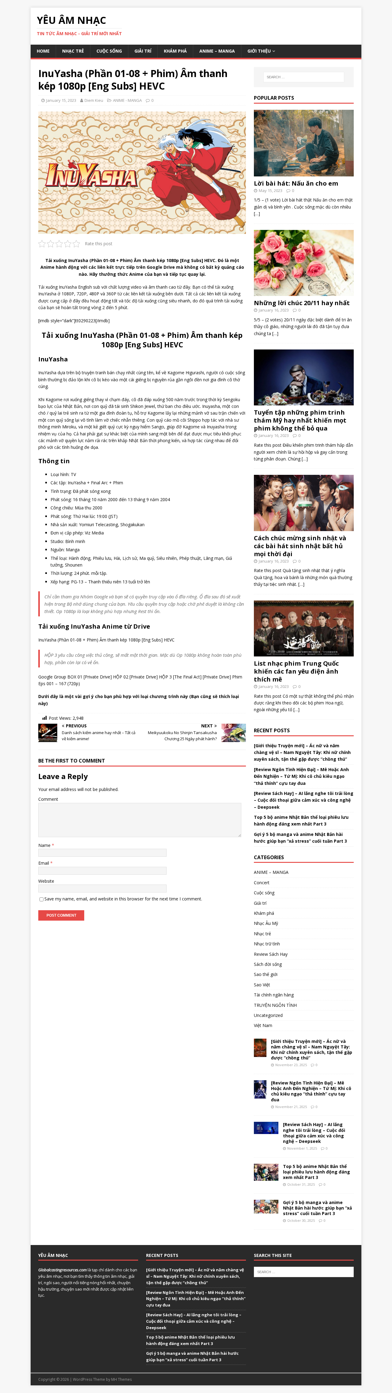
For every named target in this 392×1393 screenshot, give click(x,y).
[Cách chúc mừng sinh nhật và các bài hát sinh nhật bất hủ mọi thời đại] (304, 527)
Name (45, 845)
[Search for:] (304, 77)
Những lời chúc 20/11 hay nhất (302, 303)
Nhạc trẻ (73, 51)
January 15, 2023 (61, 100)
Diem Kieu (94, 100)
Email (44, 863)
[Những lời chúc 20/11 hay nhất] (304, 292)
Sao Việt (262, 985)
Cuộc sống (109, 51)
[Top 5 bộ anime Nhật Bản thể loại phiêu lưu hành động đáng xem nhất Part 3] (266, 1177)
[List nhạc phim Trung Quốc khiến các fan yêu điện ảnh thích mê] (304, 653)
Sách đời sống (268, 964)
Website (46, 881)
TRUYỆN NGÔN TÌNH (275, 1005)
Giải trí (142, 51)
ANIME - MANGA (127, 100)
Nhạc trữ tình (267, 944)
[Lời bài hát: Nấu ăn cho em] (304, 173)
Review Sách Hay (271, 954)
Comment (48, 799)
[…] (257, 213)
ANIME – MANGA (217, 51)
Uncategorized (268, 1015)
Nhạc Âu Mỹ (266, 923)
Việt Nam (263, 1025)
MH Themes (121, 1379)
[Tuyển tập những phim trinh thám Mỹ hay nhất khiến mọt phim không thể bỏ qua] (304, 402)
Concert (262, 882)
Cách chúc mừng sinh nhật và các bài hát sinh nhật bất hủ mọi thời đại (300, 546)
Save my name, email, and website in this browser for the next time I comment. (123, 899)
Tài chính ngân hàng (274, 995)
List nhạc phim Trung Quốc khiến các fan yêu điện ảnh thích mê (296, 671)
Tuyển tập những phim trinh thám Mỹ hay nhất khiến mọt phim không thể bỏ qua (300, 420)
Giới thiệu (259, 51)
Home (43, 51)
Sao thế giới (265, 974)
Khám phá (175, 51)
